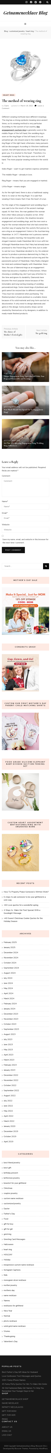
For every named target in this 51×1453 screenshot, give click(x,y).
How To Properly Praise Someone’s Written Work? (26, 891)
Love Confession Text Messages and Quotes (21, 1376)
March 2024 (9, 998)
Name (5, 501)
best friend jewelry (12, 1162)
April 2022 (8, 1116)
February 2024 (10, 1003)
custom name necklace (13, 1198)
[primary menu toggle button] (25, 24)
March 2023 (9, 1059)
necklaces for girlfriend (13, 1305)
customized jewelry (12, 1203)
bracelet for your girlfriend (15, 1183)
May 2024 (8, 988)
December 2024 (11, 952)
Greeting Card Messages (14, 1239)
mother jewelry (10, 1285)
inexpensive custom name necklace (19, 1264)
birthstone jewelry (12, 1178)
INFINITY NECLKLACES (12, 1407)
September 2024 (11, 968)
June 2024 (8, 983)
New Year (8, 1310)
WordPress (43, 1448)
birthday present (11, 1172)
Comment (6, 476)
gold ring (7, 406)
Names (7, 1300)
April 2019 (8, 1141)
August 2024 (10, 973)
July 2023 (8, 1039)
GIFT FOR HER (8, 1415)
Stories (7, 1331)
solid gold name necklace (15, 1326)
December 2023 (11, 1013)
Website (6, 524)
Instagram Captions (12, 1270)
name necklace (10, 1295)
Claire (6, 106)
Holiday (7, 1259)
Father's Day (9, 1213)
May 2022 (8, 1111)
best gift (7, 1167)
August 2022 (10, 1095)
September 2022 (11, 1090)
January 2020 (9, 1126)
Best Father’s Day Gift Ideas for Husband (20, 1372)
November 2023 (11, 1019)
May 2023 (8, 1049)
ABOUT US (7, 1427)
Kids (5, 1275)
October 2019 (10, 1136)
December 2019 (11, 1131)
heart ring (8, 95)
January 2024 (9, 1008)
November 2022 (11, 1080)
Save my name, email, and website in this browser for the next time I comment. (25, 541)
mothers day (9, 1290)
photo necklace (10, 1321)
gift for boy (8, 1224)
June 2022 (8, 1105)
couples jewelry (10, 1193)
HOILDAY (8, 1254)
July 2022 (8, 1100)
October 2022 (10, 1085)
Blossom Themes (21, 1448)
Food (6, 1218)
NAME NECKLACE (10, 1403)
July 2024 (8, 978)
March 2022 (9, 1121)
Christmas (8, 1188)
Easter (7, 1208)
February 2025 (10, 942)
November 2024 (11, 957)
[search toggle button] (47, 2)
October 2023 (10, 1024)
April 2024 (8, 993)
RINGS (5, 1419)
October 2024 (10, 962)
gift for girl (8, 1229)
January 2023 (9, 1070)
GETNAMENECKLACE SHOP (15, 1399)
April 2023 (8, 1054)
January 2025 (9, 947)
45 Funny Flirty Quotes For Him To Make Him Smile (24, 1384)
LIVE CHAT (7, 1435)
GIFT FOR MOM (9, 1411)
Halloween (8, 1244)
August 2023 (10, 1034)
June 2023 (8, 1044)
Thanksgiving (9, 1336)
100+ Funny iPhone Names (14, 1380)
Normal (7, 1316)
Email (5, 513)
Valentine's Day (10, 1341)
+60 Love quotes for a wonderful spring (21, 905)
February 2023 (10, 1065)
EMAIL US (6, 1431)
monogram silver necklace (15, 1280)
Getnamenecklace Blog (25, 13)
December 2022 (11, 1075)
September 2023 (11, 1029)
